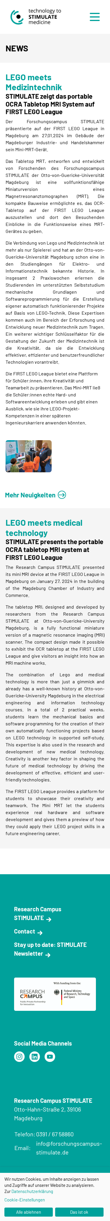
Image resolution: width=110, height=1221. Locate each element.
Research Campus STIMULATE (37, 913)
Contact (24, 931)
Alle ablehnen (28, 1212)
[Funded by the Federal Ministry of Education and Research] (19, 1056)
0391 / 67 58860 (55, 1134)
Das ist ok (79, 1212)
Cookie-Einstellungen (24, 1199)
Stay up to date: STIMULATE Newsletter (50, 949)
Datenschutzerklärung (32, 1191)
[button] (96, 17)
